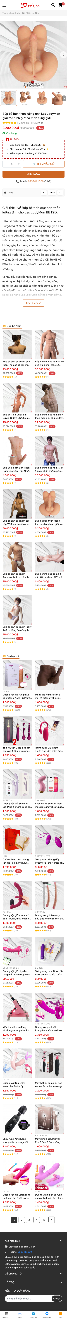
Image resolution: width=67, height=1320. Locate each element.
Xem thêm (32, 302)
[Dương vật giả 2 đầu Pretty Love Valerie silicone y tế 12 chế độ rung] (49, 1007)
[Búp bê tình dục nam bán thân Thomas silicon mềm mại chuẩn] (17, 344)
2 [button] (29, 87)
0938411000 (36, 181)
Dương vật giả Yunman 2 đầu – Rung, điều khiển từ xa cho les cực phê (16, 918)
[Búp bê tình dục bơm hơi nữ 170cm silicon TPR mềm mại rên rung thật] (49, 557)
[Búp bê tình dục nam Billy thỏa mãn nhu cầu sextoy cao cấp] (49, 397)
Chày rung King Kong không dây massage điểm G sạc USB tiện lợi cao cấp (17, 1142)
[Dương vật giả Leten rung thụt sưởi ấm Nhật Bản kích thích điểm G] (17, 1175)
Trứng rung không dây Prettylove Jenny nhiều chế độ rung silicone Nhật (49, 862)
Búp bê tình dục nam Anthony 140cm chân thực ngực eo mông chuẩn (17, 577)
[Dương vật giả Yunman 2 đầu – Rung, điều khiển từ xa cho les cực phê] (17, 895)
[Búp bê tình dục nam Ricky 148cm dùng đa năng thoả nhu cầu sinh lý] (17, 610)
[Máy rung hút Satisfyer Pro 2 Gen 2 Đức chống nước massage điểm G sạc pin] (49, 1119)
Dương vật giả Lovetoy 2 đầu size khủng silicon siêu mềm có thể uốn (49, 918)
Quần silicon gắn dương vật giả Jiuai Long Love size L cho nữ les (16, 862)
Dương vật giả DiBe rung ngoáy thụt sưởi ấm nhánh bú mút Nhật (49, 1198)
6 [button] (41, 87)
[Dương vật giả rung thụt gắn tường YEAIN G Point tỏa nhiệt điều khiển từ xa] (17, 675)
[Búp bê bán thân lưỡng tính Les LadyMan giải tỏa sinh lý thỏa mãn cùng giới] (33, 55)
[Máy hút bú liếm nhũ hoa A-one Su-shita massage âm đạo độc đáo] (49, 1063)
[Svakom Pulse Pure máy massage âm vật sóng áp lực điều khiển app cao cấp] (49, 784)
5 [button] (38, 87)
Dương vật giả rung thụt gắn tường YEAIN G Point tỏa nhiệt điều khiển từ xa (16, 698)
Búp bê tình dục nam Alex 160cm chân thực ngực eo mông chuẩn (49, 471)
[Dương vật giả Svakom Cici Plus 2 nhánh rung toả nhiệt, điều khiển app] (17, 784)
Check (56, 1298)
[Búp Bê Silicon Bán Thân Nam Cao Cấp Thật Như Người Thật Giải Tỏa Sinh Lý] (17, 451)
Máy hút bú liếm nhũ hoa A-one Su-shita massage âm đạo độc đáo (48, 1086)
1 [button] (25, 87)
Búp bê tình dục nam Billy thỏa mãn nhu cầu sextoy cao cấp (49, 418)
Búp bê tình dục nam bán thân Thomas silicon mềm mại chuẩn (16, 365)
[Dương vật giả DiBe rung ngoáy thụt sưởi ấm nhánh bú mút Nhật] (49, 1175)
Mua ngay (33, 174)
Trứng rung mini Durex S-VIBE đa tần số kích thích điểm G (49, 974)
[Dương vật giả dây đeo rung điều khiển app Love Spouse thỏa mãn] (17, 951)
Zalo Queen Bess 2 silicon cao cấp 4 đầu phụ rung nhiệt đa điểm (16, 751)
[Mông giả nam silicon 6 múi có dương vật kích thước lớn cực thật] (49, 675)
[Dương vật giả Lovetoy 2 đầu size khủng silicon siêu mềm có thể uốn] (49, 895)
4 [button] (35, 87)
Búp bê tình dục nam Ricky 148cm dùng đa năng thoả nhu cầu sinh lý (17, 630)
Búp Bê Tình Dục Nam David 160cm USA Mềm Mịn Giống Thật (16, 418)
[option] (8, 98)
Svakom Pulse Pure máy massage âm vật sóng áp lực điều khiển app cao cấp (49, 807)
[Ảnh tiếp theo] (64, 98)
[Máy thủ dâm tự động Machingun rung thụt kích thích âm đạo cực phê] (17, 1007)
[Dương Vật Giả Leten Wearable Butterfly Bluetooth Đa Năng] (17, 1063)
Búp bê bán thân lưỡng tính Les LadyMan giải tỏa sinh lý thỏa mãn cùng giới (49, 524)
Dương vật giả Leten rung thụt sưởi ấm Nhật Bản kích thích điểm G (16, 1198)
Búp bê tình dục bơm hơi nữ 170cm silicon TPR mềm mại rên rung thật (49, 577)
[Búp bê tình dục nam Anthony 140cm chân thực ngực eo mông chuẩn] (17, 557)
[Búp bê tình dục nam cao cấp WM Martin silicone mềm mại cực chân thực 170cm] (17, 504)
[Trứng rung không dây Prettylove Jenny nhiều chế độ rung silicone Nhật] (49, 839)
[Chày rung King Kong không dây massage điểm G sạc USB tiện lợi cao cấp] (17, 1119)
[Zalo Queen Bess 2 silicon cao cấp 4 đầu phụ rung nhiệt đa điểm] (17, 731)
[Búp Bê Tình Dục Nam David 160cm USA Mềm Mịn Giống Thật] (17, 397)
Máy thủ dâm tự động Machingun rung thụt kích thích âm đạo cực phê (17, 1030)
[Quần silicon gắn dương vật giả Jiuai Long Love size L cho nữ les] (17, 839)
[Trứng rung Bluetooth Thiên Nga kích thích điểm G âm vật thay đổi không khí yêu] (49, 731)
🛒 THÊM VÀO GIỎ (44, 163)
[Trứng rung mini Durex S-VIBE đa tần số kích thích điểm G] (49, 951)
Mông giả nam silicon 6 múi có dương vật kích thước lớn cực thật (47, 698)
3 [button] (32, 87)
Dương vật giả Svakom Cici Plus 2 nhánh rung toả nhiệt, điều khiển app (17, 807)
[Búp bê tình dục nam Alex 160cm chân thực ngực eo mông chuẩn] (49, 451)
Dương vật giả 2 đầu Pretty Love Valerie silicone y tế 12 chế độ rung (49, 1030)
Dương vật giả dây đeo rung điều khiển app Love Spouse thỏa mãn (16, 974)
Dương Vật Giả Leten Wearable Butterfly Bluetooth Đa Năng (14, 1086)
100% (52, 192)
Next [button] (63, 54)
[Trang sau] (51, 1220)
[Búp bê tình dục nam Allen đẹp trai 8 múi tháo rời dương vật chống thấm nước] (49, 344)
